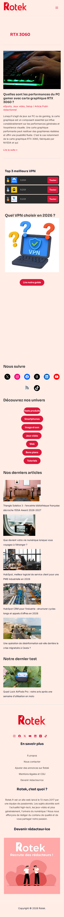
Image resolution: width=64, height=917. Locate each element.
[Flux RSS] (27, 388)
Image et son (32, 427)
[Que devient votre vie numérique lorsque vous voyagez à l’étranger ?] (19, 525)
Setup (29, 106)
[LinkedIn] (47, 377)
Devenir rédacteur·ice (32, 780)
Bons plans (32, 452)
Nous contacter (32, 761)
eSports (7, 106)
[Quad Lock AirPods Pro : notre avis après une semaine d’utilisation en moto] (22, 676)
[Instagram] (17, 377)
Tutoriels (32, 460)
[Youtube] (30, 736)
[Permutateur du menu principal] (56, 7)
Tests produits (32, 410)
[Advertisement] (32, 326)
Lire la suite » (10, 149)
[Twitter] (24, 736)
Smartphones (32, 418)
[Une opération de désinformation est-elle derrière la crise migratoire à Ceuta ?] (22, 628)
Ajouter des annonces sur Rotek (32, 767)
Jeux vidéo (19, 106)
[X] (7, 377)
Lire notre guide (32, 282)
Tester (52, 180)
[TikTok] (37, 388)
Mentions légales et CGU (32, 774)
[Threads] (37, 377)
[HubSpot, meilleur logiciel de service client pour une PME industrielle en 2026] (22, 559)
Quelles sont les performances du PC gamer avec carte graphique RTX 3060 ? (31, 98)
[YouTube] (57, 377)
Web (32, 443)
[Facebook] (27, 377)
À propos (32, 755)
